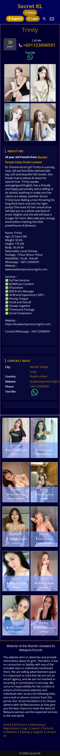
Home (7, 724)
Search (35, 728)
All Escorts (20, 724)
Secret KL (30, 6)
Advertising (37, 724)
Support (38, 732)
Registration (11, 728)
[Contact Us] (52, 19)
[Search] (44, 19)
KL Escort (11, 338)
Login (34, 18)
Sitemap (25, 732)
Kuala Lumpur (32, 162)
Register (17, 18)
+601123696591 (39, 45)
